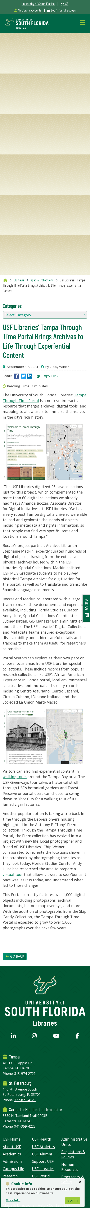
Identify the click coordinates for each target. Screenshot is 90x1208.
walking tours (15, 776)
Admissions (12, 1161)
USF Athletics (43, 1146)
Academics (12, 1153)
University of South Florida (38, 3)
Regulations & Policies (73, 1154)
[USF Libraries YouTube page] (56, 1036)
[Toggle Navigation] (83, 22)
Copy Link (50, 375)
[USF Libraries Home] (26, 23)
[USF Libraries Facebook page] (77, 1036)
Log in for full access (63, 10)
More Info (13, 1200)
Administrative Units (74, 1142)
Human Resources (69, 1167)
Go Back (16, 956)
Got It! (72, 1201)
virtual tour (13, 874)
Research (10, 1175)
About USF (12, 1146)
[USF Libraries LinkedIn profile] (13, 1036)
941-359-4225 (25, 1126)
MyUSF (64, 3)
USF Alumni (42, 1153)
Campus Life (13, 1168)
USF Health (41, 1139)
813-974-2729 (25, 1073)
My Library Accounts (29, 10)
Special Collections (42, 280)
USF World (41, 1175)
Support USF (43, 1161)
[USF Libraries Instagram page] (34, 1036)
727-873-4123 (25, 1100)
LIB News (19, 280)
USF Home (12, 1139)
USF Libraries (43, 1168)
